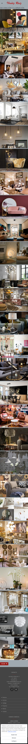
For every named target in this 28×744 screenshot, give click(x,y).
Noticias (4, 708)
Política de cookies (12, 731)
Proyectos (5, 705)
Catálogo (4, 703)
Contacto (5, 711)
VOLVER (3, 664)
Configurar (14, 741)
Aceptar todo (14, 734)
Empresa (5, 697)
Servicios (5, 700)
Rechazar (14, 737)
